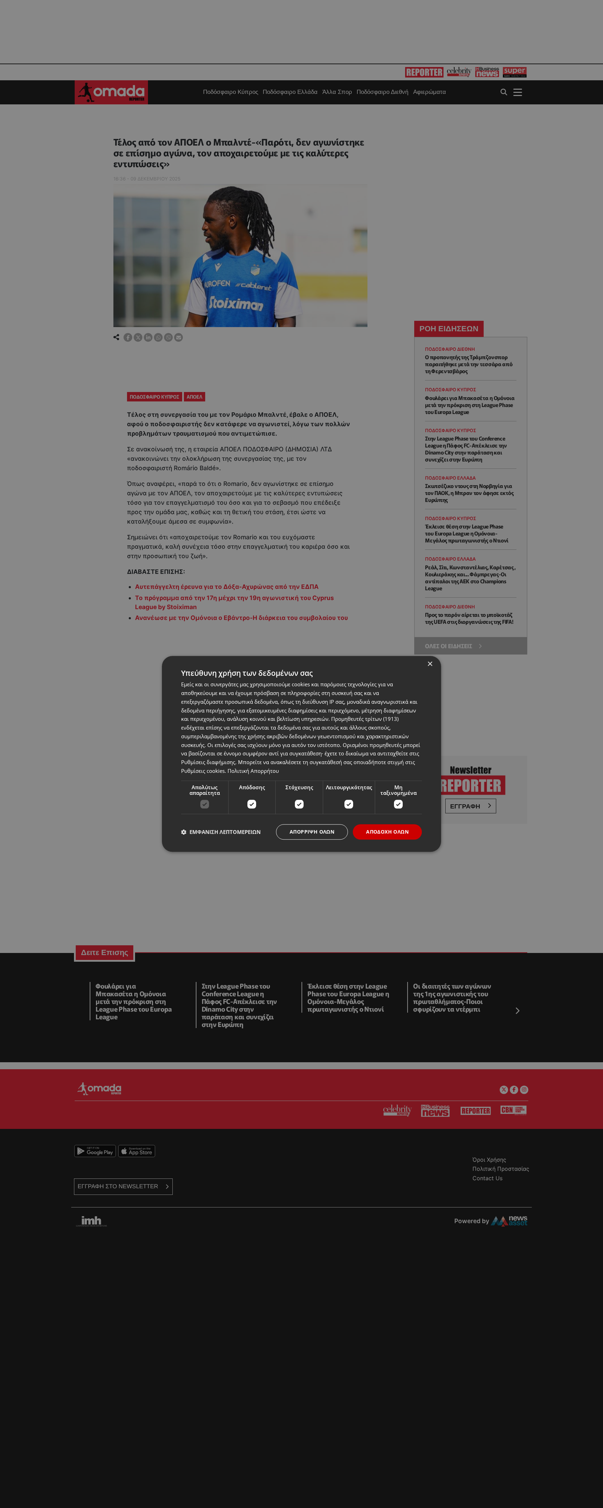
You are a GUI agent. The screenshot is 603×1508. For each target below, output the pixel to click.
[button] (221, 832)
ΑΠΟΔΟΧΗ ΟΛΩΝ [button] (387, 831)
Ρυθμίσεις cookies (203, 770)
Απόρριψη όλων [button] (312, 831)
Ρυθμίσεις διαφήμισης (208, 762)
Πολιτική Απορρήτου (253, 770)
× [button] (429, 664)
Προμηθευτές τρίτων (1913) (365, 719)
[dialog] (301, 754)
